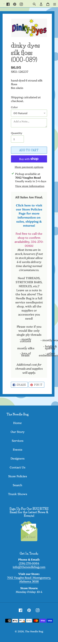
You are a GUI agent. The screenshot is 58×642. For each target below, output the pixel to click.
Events (17, 449)
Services (17, 441)
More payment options (29, 167)
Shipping (17, 97)
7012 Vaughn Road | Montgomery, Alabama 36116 (29, 579)
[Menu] (54, 3)
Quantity (16, 133)
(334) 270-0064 (29, 563)
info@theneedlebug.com (29, 567)
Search (17, 485)
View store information (29, 186)
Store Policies (17, 476)
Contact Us (17, 467)
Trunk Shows (17, 494)
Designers (17, 458)
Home (17, 423)
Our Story (17, 432)
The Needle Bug (34, 631)
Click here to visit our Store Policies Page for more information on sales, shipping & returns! (29, 215)
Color (14, 107)
